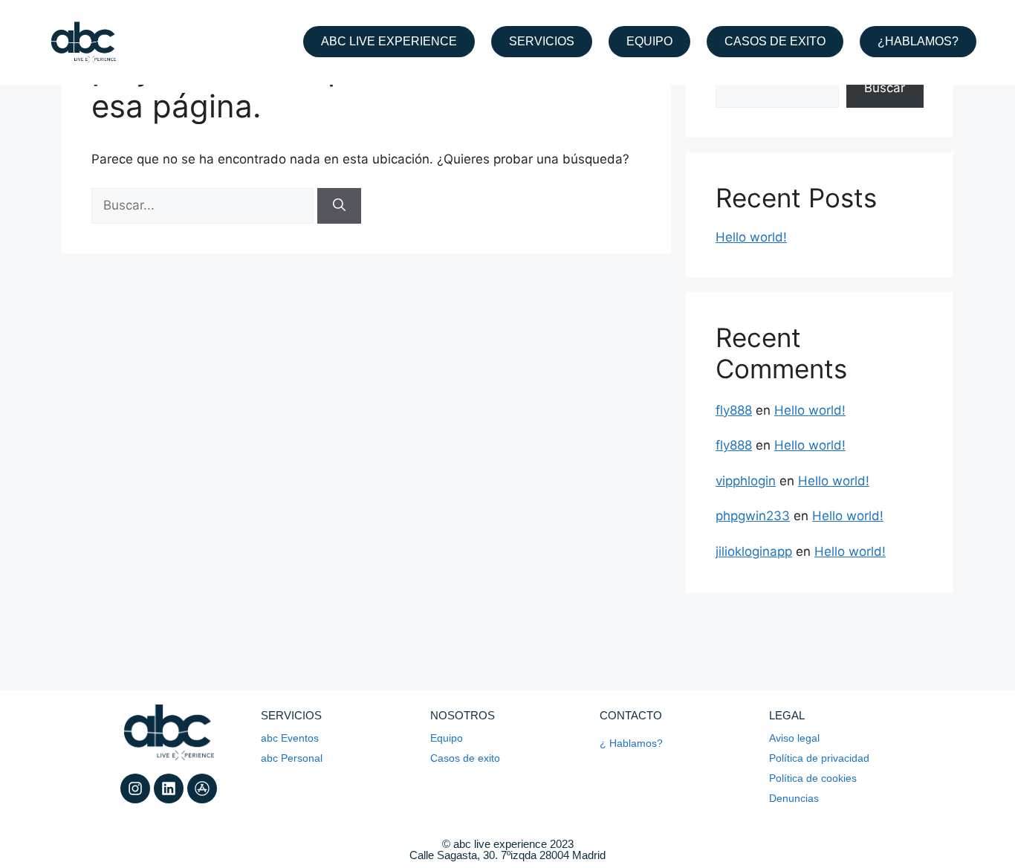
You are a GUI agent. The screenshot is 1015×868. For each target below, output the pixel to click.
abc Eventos (290, 738)
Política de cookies (813, 778)
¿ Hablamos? (631, 743)
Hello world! (751, 237)
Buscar (884, 87)
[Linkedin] (169, 788)
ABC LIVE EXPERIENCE (389, 41)
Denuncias (794, 798)
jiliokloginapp (754, 551)
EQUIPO (649, 41)
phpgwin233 (753, 515)
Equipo (446, 738)
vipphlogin (746, 480)
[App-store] (202, 788)
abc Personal (291, 758)
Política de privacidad (819, 758)
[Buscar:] (204, 205)
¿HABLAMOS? (918, 41)
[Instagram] (135, 788)
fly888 (734, 410)
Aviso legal (794, 738)
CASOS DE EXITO (775, 41)
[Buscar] (339, 206)
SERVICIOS (541, 41)
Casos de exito (465, 758)
